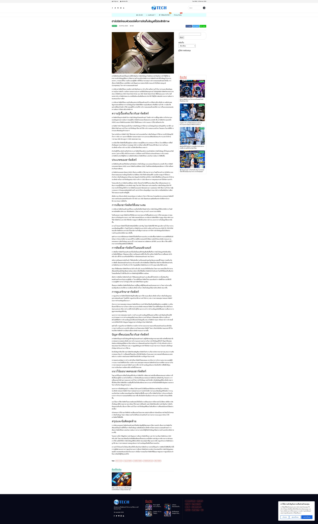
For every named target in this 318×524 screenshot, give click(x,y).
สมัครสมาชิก (124, 1)
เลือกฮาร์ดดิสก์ (158, 460)
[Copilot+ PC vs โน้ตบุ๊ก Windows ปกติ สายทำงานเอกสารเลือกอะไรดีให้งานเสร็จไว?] (192, 112)
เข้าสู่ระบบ (115, 1)
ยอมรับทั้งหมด (306, 517)
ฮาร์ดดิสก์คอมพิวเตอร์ (148, 460)
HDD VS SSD (119, 460)
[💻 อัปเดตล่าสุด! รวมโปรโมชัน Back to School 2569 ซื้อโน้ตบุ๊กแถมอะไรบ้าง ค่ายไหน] (192, 159)
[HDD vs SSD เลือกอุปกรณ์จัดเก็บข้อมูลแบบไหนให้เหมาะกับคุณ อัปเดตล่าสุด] (121, 479)
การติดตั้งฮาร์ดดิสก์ (137, 460)
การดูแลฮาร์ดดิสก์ (127, 460)
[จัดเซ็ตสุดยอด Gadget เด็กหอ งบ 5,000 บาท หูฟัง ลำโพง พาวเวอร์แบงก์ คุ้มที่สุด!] (167, 514)
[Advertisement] (192, 62)
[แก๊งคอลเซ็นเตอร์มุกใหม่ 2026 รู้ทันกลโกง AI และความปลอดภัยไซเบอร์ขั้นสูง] (167, 507)
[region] (296, 511)
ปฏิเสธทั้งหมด (295, 517)
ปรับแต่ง (285, 517)
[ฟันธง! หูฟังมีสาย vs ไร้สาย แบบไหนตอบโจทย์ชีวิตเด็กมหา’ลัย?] (192, 89)
